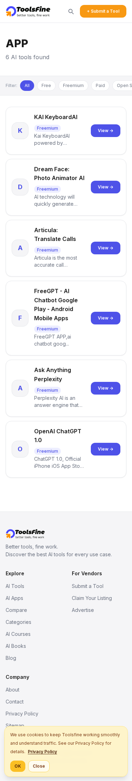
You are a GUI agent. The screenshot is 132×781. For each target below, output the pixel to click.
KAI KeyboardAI (55, 116)
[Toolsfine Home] (28, 11)
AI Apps (14, 598)
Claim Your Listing (92, 598)
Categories (18, 622)
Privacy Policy (22, 714)
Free (46, 85)
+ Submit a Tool (103, 11)
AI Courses (18, 634)
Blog (11, 658)
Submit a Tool (87, 586)
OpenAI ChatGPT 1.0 (57, 436)
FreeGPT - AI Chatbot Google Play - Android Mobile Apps (56, 304)
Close (39, 766)
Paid (100, 85)
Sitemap (15, 726)
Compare (16, 610)
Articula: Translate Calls (55, 235)
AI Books (16, 646)
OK (17, 766)
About (12, 690)
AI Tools (15, 586)
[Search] (70, 11)
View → (105, 130)
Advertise (83, 610)
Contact (15, 702)
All (27, 85)
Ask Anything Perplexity (52, 374)
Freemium (73, 85)
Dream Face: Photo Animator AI (59, 174)
